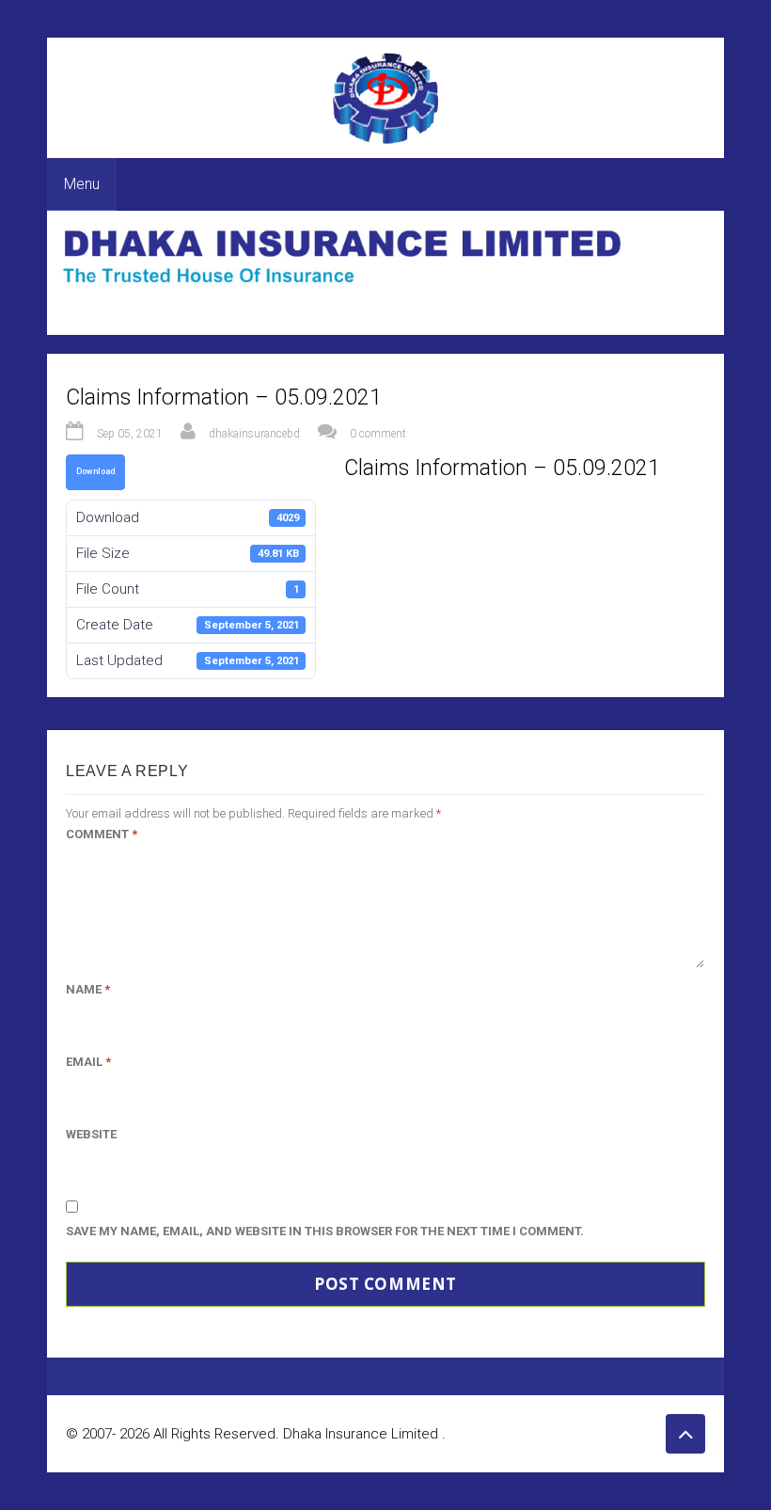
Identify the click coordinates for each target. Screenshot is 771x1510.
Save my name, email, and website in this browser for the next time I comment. (325, 1231)
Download (95, 471)
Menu (82, 184)
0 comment (378, 433)
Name (88, 989)
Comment (101, 834)
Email (88, 1062)
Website (91, 1134)
